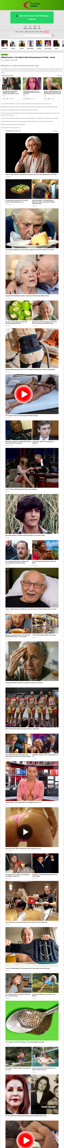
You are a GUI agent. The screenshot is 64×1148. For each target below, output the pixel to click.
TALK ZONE (31, 31)
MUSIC (30, 28)
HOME (25, 28)
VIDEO (35, 28)
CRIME (26, 31)
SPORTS (41, 31)
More (46, 31)
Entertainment (4, 54)
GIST (39, 28)
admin (7, 60)
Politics (21, 31)
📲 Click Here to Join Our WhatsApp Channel (32, 17)
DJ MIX (36, 31)
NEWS (16, 31)
